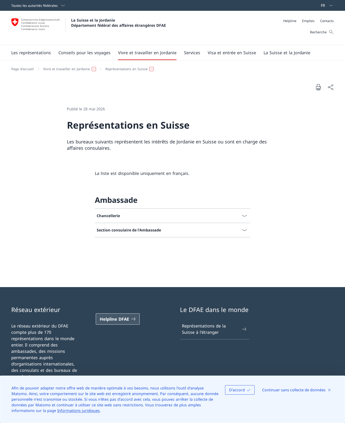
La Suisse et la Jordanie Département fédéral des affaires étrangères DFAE (118, 23)
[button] (31, 52)
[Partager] (330, 87)
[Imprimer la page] (318, 87)
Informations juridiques (78, 410)
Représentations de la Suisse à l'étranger (204, 329)
